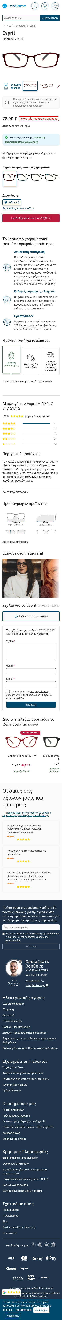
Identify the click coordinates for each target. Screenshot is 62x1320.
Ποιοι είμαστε (10, 1210)
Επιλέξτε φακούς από (31, 218)
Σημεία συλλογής (12, 1021)
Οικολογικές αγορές (14, 1139)
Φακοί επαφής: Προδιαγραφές (20, 1158)
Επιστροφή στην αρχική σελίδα (23, 1287)
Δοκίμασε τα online (16, 86)
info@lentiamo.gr (35, 985)
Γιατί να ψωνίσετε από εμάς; (19, 1227)
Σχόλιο (10, 641)
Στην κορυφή (47, 1287)
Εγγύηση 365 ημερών (14, 1085)
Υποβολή (31, 704)
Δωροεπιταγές (11, 1133)
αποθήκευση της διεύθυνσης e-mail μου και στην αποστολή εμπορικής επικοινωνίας (32, 937)
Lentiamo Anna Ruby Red (21, 756)
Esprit (33, 25)
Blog (5, 1221)
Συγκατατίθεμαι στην (32, 937)
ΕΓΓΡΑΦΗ (31, 946)
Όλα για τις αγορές (13, 1003)
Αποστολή (8, 1015)
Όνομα (10, 665)
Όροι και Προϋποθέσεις (16, 1027)
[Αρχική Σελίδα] (3, 26)
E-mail (10, 678)
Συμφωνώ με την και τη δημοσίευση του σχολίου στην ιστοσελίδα (29, 695)
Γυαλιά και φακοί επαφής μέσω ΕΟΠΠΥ (25, 1179)
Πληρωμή (8, 1009)
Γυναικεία (20, 25)
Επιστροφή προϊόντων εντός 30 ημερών (25, 1079)
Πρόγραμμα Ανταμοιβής (16, 1115)
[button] (30, 86)
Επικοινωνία (9, 1233)
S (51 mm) (13, 202)
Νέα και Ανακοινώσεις (15, 1185)
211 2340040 (33, 980)
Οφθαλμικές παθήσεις (15, 1163)
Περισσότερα (23, 1310)
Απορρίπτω (13, 1315)
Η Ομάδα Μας (10, 1215)
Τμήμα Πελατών (11, 1090)
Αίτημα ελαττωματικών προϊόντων (22, 1073)
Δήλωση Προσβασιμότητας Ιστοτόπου (24, 1032)
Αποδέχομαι (41, 1310)
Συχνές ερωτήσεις (13, 1067)
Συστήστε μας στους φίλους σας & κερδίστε (28, 1127)
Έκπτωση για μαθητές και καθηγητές (24, 1121)
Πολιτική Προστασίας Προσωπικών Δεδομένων (30, 1048)
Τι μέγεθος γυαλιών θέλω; (18, 208)
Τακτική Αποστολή (13, 1110)
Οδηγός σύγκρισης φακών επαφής (22, 1191)
